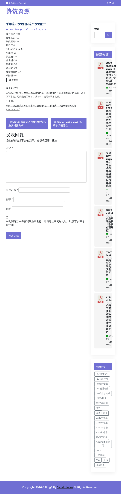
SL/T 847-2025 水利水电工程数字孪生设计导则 (109, 115)
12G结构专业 (102, 378)
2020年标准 (102, 403)
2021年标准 (101, 412)
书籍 (98, 460)
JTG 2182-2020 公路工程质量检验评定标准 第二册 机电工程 (109, 314)
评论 (9, 147)
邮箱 (9, 199)
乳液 (106, 460)
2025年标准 (102, 432)
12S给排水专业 (103, 393)
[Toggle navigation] (111, 11)
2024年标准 (102, 427)
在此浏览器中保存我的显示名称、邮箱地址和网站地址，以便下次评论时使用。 (45, 223)
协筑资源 (18, 11)
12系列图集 (101, 398)
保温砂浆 (100, 465)
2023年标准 (102, 422)
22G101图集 (101, 437)
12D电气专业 (102, 374)
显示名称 (12, 189)
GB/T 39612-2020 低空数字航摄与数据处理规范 (110, 220)
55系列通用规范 (103, 444)
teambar (14, 29)
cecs (98, 450)
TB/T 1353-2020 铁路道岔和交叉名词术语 (109, 264)
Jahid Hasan (65, 487)
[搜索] (108, 35)
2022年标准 (102, 417)
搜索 (96, 29)
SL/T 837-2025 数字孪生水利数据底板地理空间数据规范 (109, 169)
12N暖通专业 (102, 388)
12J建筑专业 (102, 383)
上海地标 (100, 455)
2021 (98, 408)
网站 (8, 208)
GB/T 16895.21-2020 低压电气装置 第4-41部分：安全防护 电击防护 (111, 73)
